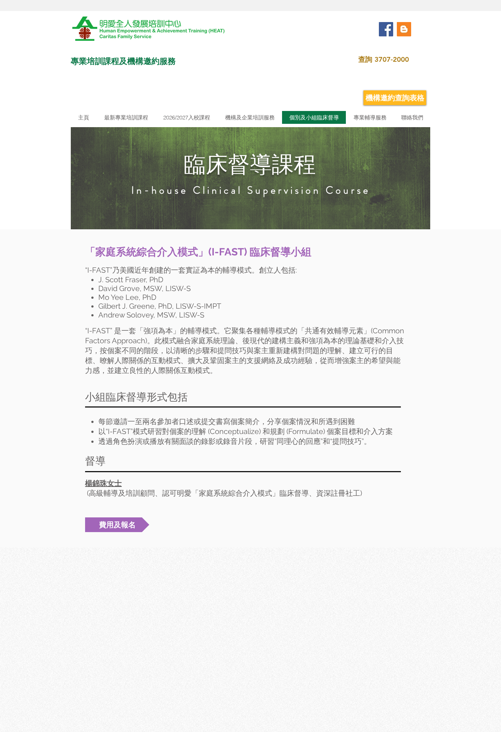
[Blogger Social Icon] (404, 29)
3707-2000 (391, 59)
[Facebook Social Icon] (386, 29)
